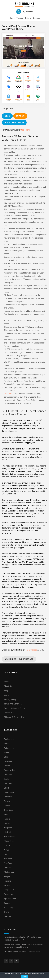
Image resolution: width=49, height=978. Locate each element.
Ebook (6, 788)
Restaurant (8, 894)
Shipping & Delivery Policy (15, 717)
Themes (19, 18)
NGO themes (31, 650)
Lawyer (7, 823)
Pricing (28, 18)
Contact (36, 18)
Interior (7, 819)
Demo (7, 116)
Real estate (9, 739)
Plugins (7, 876)
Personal (8, 868)
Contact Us (9, 713)
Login (6, 695)
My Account (28, 11)
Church (7, 766)
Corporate (8, 775)
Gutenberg (8, 810)
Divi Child (8, 783)
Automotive (9, 748)
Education (8, 797)
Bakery (7, 752)
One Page (8, 863)
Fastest (7, 801)
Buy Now (20, 116)
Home (11, 18)
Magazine (8, 828)
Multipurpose (9, 837)
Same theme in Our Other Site (19, 659)
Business (8, 761)
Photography (9, 872)
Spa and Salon (10, 899)
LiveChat (8, 394)
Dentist (7, 779)
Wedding (7, 916)
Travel (6, 912)
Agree (25, 976)
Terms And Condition (13, 704)
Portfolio (7, 881)
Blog (6, 690)
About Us (8, 686)
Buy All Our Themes (14, 122)
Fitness (7, 806)
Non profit (8, 859)
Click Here (25, 130)
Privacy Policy (10, 699)
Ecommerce (9, 792)
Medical (7, 832)
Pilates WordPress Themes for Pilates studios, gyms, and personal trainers (24, 945)
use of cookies (39, 973)
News (6, 850)
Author (7, 744)
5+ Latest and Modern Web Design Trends (22, 951)
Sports (7, 903)
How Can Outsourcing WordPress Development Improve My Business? (24, 938)
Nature (7, 845)
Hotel (6, 814)
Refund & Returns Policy (14, 708)
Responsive (9, 890)
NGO (6, 854)
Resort (7, 885)
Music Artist (9, 841)
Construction (9, 770)
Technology (9, 907)
